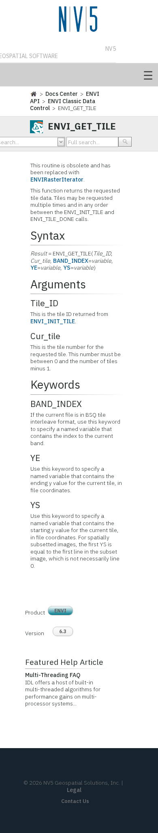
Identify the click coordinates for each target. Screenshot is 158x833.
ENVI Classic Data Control (62, 104)
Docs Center (61, 93)
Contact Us (75, 801)
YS (66, 267)
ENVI (60, 611)
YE (33, 267)
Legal (74, 790)
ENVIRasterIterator (56, 179)
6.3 (62, 631)
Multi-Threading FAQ (52, 675)
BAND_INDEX (70, 260)
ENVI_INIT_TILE (52, 321)
